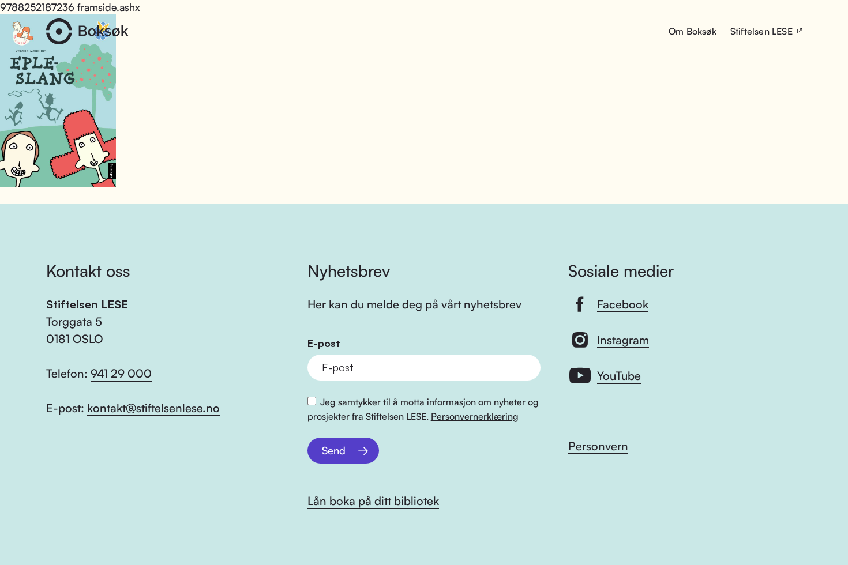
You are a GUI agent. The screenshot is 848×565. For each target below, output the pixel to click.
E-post (323, 343)
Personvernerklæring (475, 416)
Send (334, 450)
